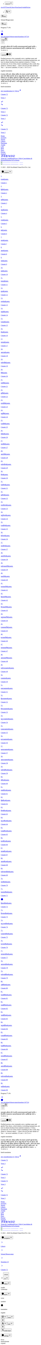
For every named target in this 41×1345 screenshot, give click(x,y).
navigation (7, 1238)
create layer (7, 1330)
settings (6, 1336)
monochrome (5, 1341)
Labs (2, 147)
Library (13, 7)
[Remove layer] (3, 1320)
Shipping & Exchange (12, 160)
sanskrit (4, 55)
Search (8, 7)
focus (2, 1340)
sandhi (3, 1287)
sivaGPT (3, 7)
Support (3, 154)
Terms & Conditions (7, 158)
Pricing (28, 7)
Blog (2, 148)
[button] (20, 42)
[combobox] (6, 1276)
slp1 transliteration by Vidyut (10, 91)
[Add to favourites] (3, 42)
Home (3, 136)
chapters (6, 172)
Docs (2, 150)
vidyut (5, 1284)
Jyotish (23, 7)
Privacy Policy (18, 158)
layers (5, 1294)
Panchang (18, 7)
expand (3, 1343)
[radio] (2, 1306)
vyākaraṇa (4, 1289)
